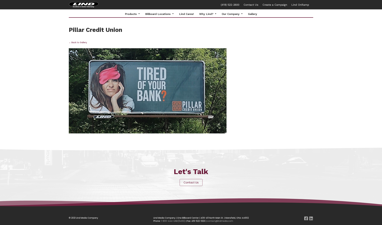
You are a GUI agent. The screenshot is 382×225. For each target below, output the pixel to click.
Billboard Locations (158, 13)
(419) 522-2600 (230, 4)
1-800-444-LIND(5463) (173, 220)
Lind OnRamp (300, 4)
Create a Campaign (274, 4)
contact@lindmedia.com (220, 220)
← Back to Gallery (78, 42)
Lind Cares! (186, 13)
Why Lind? (206, 13)
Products (131, 13)
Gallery (252, 13)
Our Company (231, 13)
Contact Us (251, 4)
